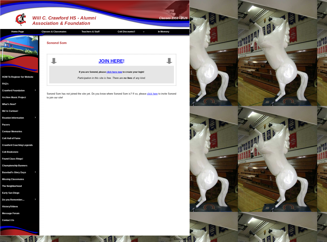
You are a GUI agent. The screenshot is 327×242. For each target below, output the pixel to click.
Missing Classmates (13, 179)
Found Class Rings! (12, 158)
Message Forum (10, 213)
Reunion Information (12, 118)
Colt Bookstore (10, 152)
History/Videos (10, 206)
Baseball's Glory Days (13, 172)
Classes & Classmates (54, 31)
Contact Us (8, 220)
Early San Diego (10, 193)
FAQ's (5, 83)
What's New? (9, 104)
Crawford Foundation (12, 90)
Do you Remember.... (12, 199)
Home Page (17, 31)
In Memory (163, 31)
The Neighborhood (12, 186)
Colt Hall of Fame (11, 138)
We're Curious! (10, 111)
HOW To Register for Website (17, 77)
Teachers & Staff (91, 31)
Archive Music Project (14, 97)
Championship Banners (14, 165)
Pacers (6, 124)
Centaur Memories (12, 131)
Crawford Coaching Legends (17, 145)
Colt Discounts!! (122, 31)
